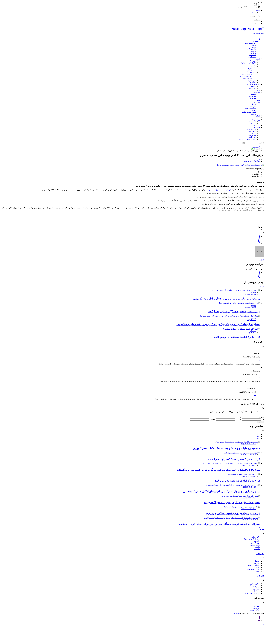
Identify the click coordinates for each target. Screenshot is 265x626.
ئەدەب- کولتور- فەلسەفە (247, 139)
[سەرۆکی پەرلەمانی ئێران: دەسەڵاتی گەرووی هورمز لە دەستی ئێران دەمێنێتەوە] (232, 518)
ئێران (254, 64)
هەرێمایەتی (252, 135)
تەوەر (258, 100)
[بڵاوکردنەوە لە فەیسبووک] (259, 236)
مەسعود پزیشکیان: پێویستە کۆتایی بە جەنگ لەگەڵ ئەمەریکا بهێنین (226, 298)
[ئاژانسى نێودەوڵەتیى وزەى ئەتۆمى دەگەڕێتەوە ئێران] (241, 507)
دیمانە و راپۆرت (250, 108)
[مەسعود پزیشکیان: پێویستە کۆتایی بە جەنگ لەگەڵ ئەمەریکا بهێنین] (237, 290)
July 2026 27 (251, 332)
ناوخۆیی (253, 86)
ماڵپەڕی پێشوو (255, 16)
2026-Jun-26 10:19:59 (248, 509)
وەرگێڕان (252, 88)
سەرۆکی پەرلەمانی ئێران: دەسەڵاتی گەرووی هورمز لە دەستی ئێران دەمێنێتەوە (219, 524)
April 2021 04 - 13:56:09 (252, 161)
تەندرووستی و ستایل (249, 112)
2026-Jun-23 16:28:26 (248, 519)
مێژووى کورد (251, 49)
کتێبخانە (253, 114)
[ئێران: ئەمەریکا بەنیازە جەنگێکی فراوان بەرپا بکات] (242, 303)
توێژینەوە (257, 92)
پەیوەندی (257, 20)
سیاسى (253, 51)
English (256, 10)
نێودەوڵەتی (252, 57)
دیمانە (258, 118)
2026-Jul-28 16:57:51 (249, 465)
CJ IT (250, 613)
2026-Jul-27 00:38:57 (249, 476)
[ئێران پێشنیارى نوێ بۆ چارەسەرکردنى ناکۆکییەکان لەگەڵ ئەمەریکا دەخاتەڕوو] (233, 485)
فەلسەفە (252, 55)
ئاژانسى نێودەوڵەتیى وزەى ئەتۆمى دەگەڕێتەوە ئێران (233, 513)
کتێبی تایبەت (251, 121)
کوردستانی (252, 61)
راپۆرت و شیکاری (254, 84)
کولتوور (253, 53)
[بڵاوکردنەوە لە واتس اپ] (259, 244)
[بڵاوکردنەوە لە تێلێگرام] (259, 242)
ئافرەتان (257, 102)
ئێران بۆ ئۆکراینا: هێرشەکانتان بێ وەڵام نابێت (237, 337)
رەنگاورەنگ (252, 82)
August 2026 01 (250, 307)
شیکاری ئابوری (247, 74)
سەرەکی (255, 147)
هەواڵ (258, 59)
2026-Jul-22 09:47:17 (249, 487)
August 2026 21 (250, 294)
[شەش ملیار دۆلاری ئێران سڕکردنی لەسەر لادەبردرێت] (240, 496)
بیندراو (258, 438)
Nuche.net (236, 613)
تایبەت (258, 436)
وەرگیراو (253, 98)
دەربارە (257, 23)
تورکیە (254, 66)
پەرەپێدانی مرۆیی (250, 123)
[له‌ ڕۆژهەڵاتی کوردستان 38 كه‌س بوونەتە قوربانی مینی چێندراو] (242, 165)
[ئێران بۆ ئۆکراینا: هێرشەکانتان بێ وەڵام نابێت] (244, 329)
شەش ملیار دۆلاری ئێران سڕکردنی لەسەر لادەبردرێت (232, 502)
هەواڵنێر (257, 160)
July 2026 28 (251, 320)
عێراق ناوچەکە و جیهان (248, 63)
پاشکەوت (260, 421)
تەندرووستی (252, 80)
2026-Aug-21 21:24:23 (248, 444)
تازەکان (257, 434)
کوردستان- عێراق (246, 76)
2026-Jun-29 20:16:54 (248, 498)
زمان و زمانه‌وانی (250, 43)
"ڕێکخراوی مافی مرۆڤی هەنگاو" (219, 190)
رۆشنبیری (256, 41)
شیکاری (249, 70)
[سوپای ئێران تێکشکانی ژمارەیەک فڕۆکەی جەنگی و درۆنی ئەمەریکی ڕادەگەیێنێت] (231, 316)
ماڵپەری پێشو (254, 610)
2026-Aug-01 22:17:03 (248, 454)
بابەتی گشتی (255, 125)
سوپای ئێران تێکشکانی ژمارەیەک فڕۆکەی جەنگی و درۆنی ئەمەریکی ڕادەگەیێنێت (218, 324)
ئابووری (253, 72)
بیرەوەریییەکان (251, 131)
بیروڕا (258, 90)
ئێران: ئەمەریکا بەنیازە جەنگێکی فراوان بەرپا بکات (234, 311)
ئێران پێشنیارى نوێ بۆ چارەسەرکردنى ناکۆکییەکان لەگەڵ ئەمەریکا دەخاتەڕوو (220, 491)
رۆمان (254, 47)
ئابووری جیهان (247, 78)
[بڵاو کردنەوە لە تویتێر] (259, 238)
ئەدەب (253, 45)
